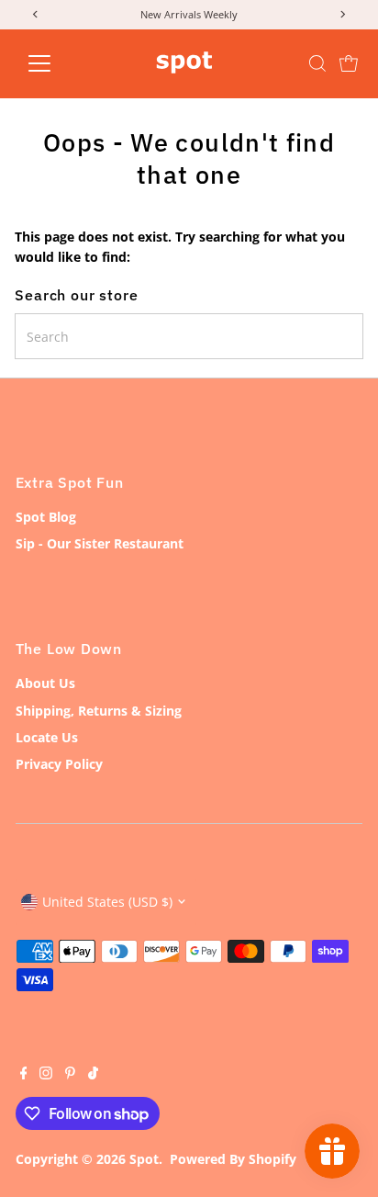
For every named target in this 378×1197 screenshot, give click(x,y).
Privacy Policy (59, 764)
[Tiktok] (93, 1075)
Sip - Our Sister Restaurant (99, 543)
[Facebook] (24, 1075)
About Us (45, 683)
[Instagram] (46, 1075)
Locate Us (47, 737)
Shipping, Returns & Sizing (99, 710)
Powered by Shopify (233, 1159)
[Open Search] (317, 63)
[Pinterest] (70, 1075)
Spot (144, 1159)
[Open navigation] (56, 63)
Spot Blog (46, 516)
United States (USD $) (107, 901)
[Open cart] (348, 63)
